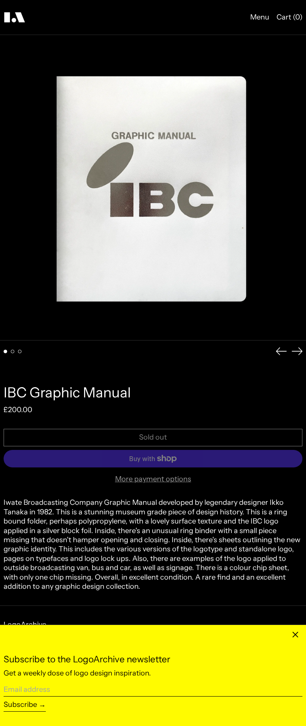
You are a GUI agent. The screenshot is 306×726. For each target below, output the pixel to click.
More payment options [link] (153, 479)
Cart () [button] (289, 17)
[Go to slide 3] (20, 351)
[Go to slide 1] (5, 351)
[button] (153, 188)
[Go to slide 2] (12, 351)
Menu (259, 17)
